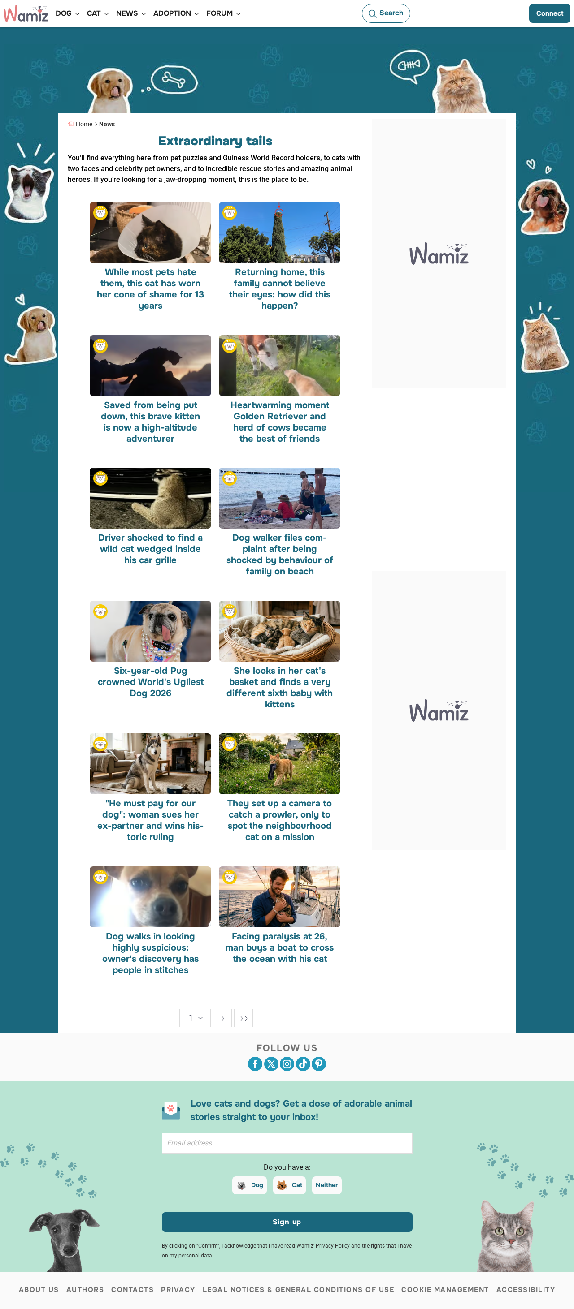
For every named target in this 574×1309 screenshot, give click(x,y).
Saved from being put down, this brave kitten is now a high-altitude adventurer (150, 421)
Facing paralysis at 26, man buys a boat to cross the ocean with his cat (280, 948)
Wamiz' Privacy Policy (323, 1246)
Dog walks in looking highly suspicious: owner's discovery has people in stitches (150, 953)
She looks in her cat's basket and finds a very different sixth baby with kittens (279, 687)
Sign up (287, 1222)
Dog (257, 1185)
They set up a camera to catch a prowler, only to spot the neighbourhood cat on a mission (279, 820)
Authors (85, 1289)
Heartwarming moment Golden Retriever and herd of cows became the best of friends (279, 421)
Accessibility (526, 1289)
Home (84, 124)
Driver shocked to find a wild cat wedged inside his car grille (150, 549)
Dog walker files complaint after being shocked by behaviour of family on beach (279, 554)
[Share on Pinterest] (319, 1064)
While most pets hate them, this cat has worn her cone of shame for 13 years (150, 289)
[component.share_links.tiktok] (303, 1064)
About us (39, 1289)
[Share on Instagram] (287, 1064)
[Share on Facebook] (255, 1064)
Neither (327, 1185)
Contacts (132, 1289)
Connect (549, 13)
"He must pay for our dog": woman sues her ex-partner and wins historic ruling (150, 820)
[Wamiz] (26, 13)
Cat (297, 1185)
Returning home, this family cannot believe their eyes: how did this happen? (279, 289)
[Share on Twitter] (271, 1064)
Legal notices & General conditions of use (299, 1289)
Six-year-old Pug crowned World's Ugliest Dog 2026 (151, 681)
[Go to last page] (243, 1018)
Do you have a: (287, 1167)
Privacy (178, 1289)
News (107, 124)
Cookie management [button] (445, 1289)
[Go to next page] (222, 1018)
